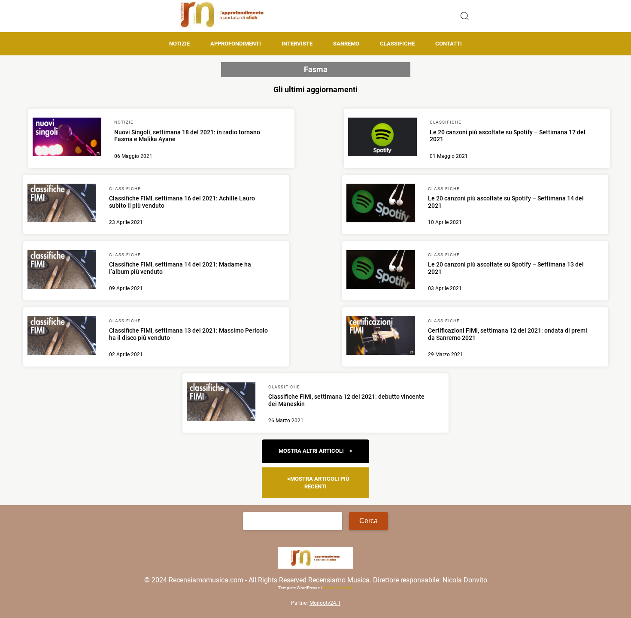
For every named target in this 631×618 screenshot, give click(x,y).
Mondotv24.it (324, 603)
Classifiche (397, 43)
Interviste (297, 43)
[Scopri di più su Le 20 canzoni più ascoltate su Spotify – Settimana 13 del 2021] (380, 270)
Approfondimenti (235, 43)
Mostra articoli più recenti (319, 483)
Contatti (448, 43)
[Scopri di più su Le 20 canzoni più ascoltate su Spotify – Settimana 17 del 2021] (382, 138)
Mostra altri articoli (311, 451)
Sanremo (346, 43)
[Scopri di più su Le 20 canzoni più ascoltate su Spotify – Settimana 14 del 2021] (380, 204)
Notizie (179, 43)
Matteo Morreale (337, 587)
